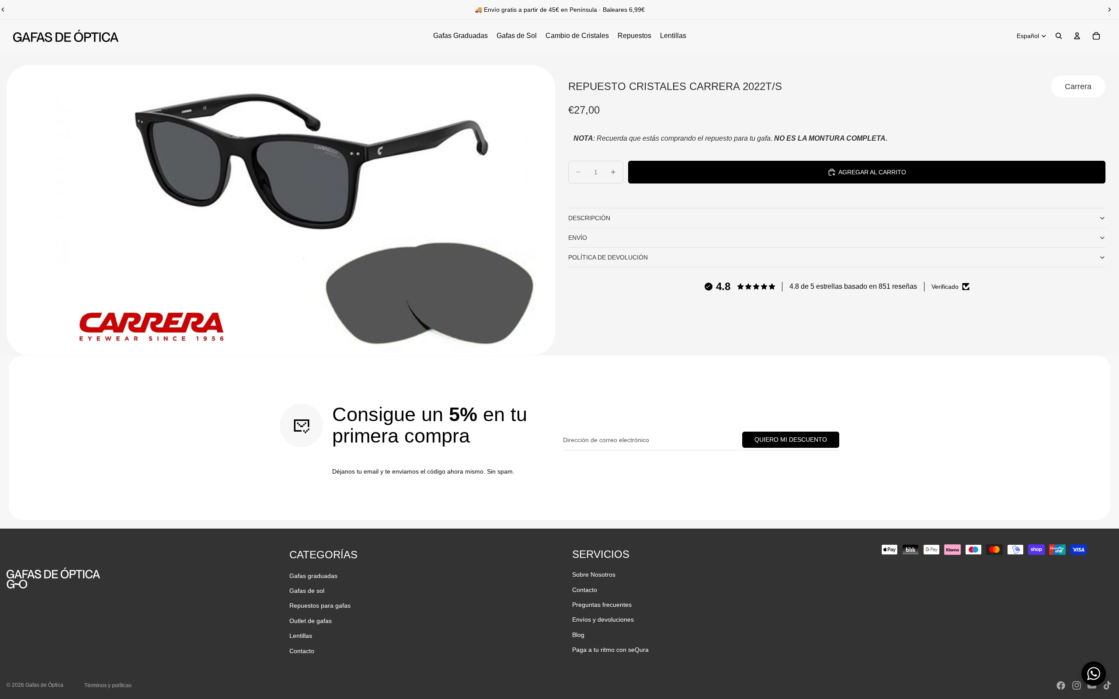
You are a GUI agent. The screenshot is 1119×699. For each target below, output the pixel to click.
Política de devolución (608, 257)
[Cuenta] (1077, 35)
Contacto (301, 650)
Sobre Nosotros (593, 574)
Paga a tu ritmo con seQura (610, 649)
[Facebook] (1061, 685)
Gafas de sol (306, 590)
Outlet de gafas (310, 620)
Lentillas (300, 635)
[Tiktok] (1107, 685)
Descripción (589, 218)
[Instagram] (1076, 685)
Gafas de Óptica (44, 685)
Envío (577, 237)
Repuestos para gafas (320, 605)
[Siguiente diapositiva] (1109, 9)
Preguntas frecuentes (602, 604)
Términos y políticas (108, 685)
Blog (578, 634)
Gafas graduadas (313, 575)
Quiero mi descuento (790, 439)
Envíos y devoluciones (603, 619)
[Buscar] (1058, 35)
